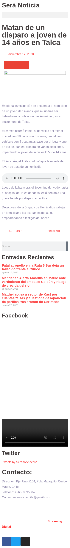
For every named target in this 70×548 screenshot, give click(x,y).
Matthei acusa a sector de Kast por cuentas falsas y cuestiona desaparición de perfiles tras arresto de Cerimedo (34, 298)
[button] (35, 15)
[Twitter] (16, 541)
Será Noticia (20, 5)
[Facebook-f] (6, 541)
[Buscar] (67, 246)
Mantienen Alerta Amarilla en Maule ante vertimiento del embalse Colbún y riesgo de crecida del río (34, 281)
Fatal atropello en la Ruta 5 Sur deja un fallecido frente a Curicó (33, 267)
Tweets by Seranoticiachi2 (19, 462)
